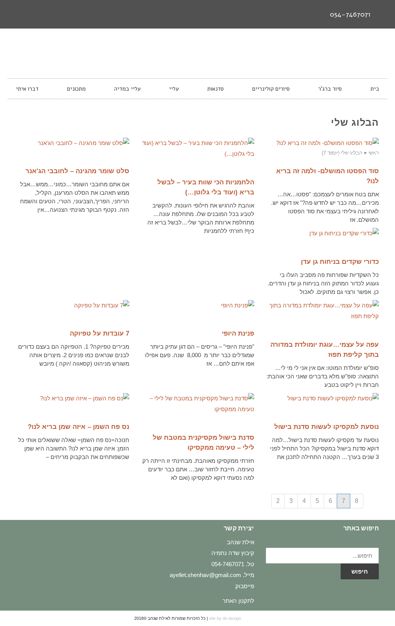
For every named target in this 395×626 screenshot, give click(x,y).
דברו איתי (27, 89)
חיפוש (359, 571)
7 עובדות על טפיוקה (99, 333)
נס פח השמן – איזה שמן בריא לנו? (78, 426)
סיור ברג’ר (330, 89)
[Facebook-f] (46, 14)
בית (374, 89)
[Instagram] (32, 14)
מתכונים (76, 89)
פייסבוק (244, 586)
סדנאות (215, 89)
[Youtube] (18, 14)
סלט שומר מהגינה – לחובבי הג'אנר (77, 171)
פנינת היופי (238, 333)
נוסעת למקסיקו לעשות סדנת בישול (326, 426)
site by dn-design (225, 618)
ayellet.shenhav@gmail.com (205, 575)
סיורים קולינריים (271, 89)
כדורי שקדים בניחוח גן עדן (340, 261)
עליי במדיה (127, 89)
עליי (174, 89)
